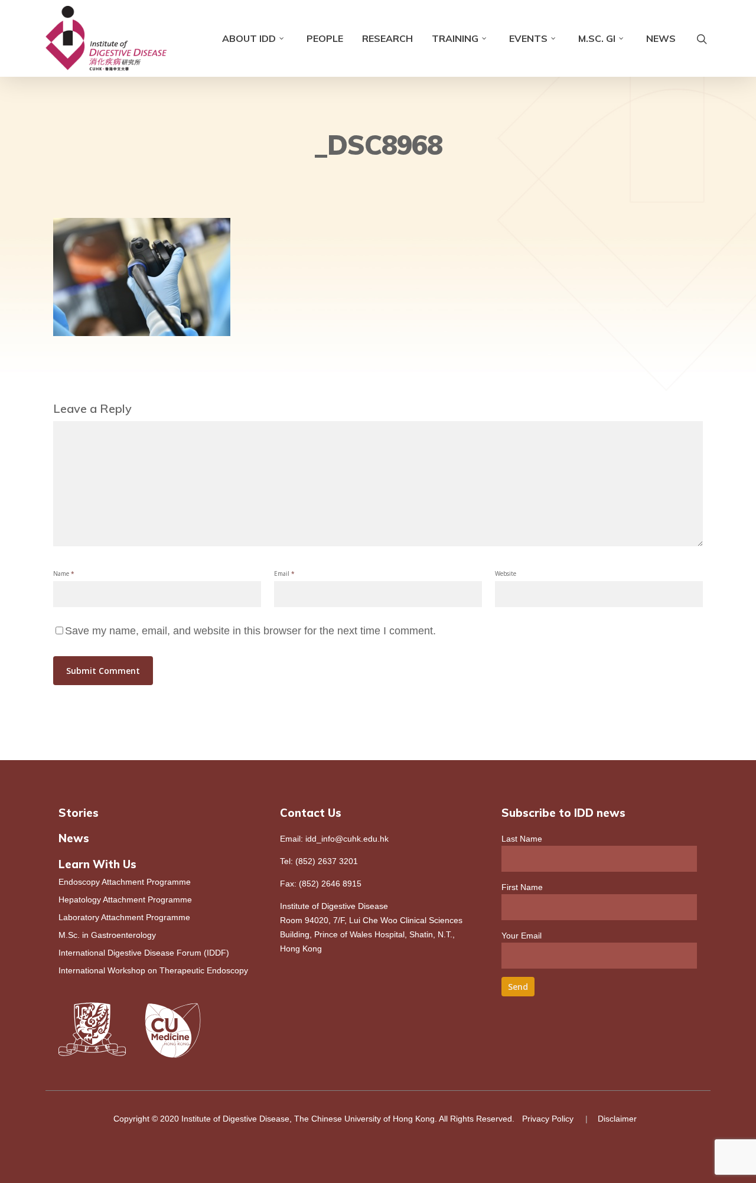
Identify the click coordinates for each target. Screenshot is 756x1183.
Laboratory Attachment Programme (124, 917)
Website (505, 573)
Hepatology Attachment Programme (125, 899)
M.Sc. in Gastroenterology (107, 935)
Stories (78, 813)
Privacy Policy (547, 1118)
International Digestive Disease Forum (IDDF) (143, 952)
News (661, 38)
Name (63, 573)
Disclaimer (617, 1118)
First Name (522, 887)
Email (284, 573)
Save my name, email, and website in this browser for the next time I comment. (250, 631)
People (325, 38)
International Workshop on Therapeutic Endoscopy (153, 970)
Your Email (521, 935)
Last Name (521, 838)
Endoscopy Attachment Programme (124, 882)
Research (387, 38)
